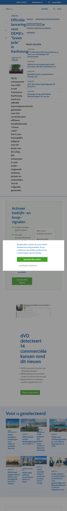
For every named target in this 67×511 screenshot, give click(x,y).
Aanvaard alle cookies (32, 259)
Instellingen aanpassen (28, 265)
